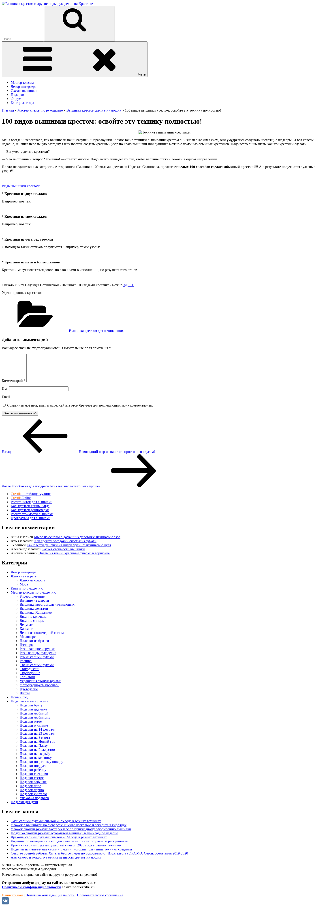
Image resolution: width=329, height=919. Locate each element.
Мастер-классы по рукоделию (33, 592)
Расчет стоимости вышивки (32, 514)
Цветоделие (29, 689)
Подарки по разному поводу (41, 762)
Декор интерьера (23, 86)
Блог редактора (22, 103)
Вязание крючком (33, 616)
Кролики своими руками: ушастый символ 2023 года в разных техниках (66, 845)
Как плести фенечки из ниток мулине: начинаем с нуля (69, 545)
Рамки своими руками (37, 657)
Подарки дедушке (33, 709)
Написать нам (12, 895)
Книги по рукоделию (27, 588)
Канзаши (26, 629)
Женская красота (32, 580)
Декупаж (26, 624)
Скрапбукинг (30, 673)
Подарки (17, 95)
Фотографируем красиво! (39, 685)
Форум (16, 99)
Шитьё (25, 693)
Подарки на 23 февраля (37, 733)
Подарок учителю (33, 794)
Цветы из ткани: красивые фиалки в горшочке (74, 553)
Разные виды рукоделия (38, 653)
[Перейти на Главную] (47, 4)
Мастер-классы (22, 82)
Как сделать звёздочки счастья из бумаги (65, 541)
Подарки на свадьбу (35, 753)
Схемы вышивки (24, 91)
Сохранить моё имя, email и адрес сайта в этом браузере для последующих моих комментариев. (80, 405)
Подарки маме (31, 721)
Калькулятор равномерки (30, 510)
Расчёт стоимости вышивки (63, 549)
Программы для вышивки (30, 518)
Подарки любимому (35, 717)
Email (6, 397)
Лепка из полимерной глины (42, 633)
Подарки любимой (34, 713)
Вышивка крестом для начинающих (96, 331)
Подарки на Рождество (37, 749)
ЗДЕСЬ (128, 285)
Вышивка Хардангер (36, 612)
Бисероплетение (32, 596)
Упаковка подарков (34, 798)
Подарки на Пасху (34, 745)
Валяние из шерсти (34, 600)
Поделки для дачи (24, 802)
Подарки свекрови (34, 774)
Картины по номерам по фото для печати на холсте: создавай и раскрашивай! (70, 841)
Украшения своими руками (40, 681)
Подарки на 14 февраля (37, 729)
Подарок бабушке (33, 782)
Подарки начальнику (36, 758)
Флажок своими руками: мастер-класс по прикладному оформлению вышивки (71, 829)
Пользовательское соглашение (100, 895)
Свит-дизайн (29, 669)
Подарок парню (32, 790)
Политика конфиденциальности (50, 895)
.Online (21, 498)
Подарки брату (31, 705)
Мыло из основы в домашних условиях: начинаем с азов (77, 537)
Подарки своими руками (30, 701)
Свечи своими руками (37, 665)
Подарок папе (30, 786)
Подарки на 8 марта (35, 737)
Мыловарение (30, 637)
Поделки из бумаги (34, 641)
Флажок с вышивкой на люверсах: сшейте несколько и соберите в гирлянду (68, 825)
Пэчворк (26, 645)
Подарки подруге (33, 766)
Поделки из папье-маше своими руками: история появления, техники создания (71, 849)
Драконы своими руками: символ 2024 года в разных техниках (59, 837)
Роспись (26, 661)
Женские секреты (24, 576)
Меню (142, 74)
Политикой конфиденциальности (31, 887)
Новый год (19, 697)
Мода (24, 584)
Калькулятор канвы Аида (30, 506)
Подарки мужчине (34, 725)
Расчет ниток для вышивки (31, 502)
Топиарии (27, 677)
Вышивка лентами (34, 608)
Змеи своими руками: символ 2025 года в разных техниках (56, 821)
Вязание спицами (33, 620)
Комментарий (14, 381)
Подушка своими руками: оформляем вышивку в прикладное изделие (64, 833)
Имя (5, 388)
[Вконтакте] (5, 903)
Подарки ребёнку (33, 770)
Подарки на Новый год (37, 741)
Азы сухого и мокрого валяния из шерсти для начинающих (56, 857)
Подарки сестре (32, 778)
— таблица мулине (31, 494)
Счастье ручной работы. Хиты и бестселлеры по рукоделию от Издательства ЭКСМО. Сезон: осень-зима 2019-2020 (99, 853)
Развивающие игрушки (37, 649)
